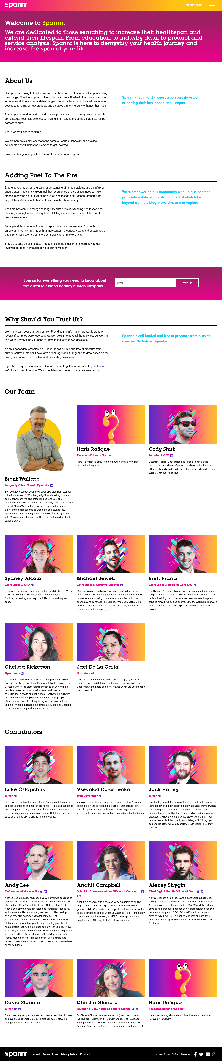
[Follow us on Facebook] (195, 1054)
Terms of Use (50, 1054)
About (36, 1054)
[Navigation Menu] (211, 5)
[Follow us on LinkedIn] (208, 1054)
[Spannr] (16, 5)
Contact (85, 1054)
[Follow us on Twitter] (201, 1054)
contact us (99, 366)
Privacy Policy (69, 1054)
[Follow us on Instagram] (214, 1054)
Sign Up (187, 282)
